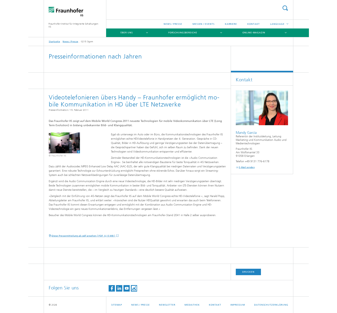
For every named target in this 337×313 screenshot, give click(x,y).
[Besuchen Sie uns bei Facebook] (112, 288)
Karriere (231, 24)
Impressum (237, 304)
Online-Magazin (253, 32)
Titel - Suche (285, 8)
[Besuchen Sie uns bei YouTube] (126, 288)
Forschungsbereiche (182, 32)
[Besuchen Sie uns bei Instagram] (134, 288)
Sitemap (116, 304)
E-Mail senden (247, 167)
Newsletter (167, 304)
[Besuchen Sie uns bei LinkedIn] (119, 288)
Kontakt (253, 24)
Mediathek (192, 304)
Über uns (126, 32)
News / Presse (173, 24)
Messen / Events (203, 24)
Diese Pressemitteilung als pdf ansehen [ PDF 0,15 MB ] (84, 235)
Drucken (248, 271)
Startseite (54, 41)
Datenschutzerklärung (271, 304)
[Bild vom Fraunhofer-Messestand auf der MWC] (62, 142)
